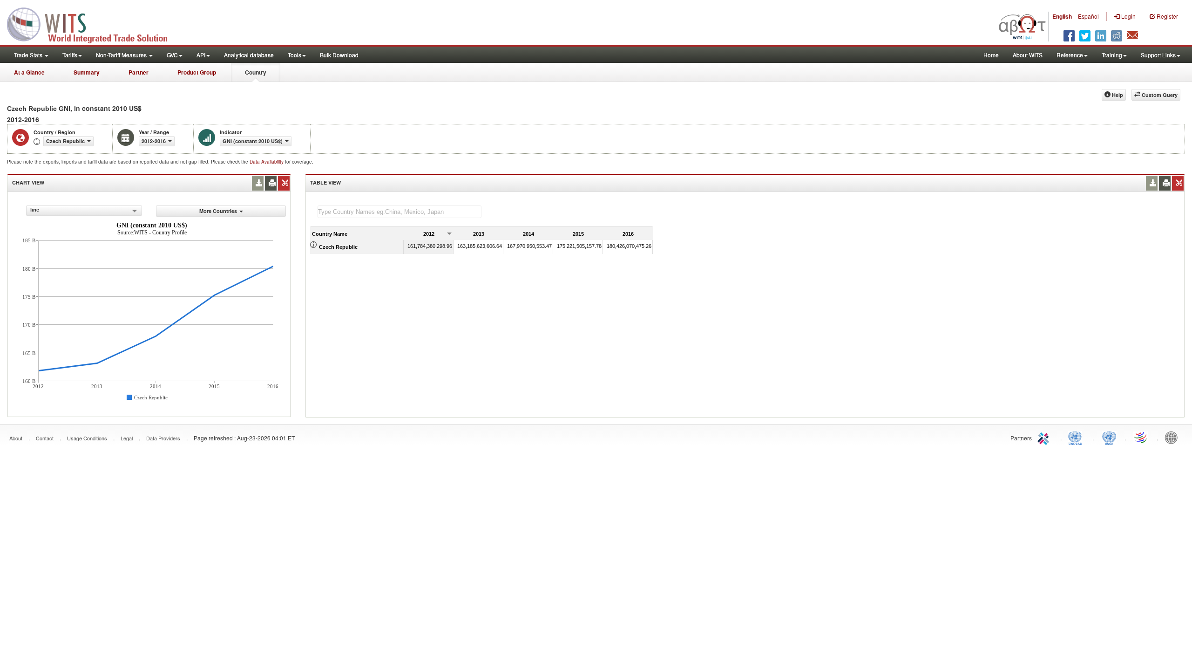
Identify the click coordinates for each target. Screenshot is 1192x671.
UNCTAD (1077, 437)
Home (991, 55)
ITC (1045, 437)
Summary (87, 72)
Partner (139, 72)
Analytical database (249, 55)
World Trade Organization (1141, 437)
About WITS (1028, 55)
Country (255, 72)
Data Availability (267, 161)
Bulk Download (339, 55)
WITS (93, 23)
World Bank (1173, 437)
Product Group (196, 72)
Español (1088, 16)
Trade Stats (29, 55)
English (1062, 16)
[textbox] (399, 211)
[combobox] (84, 210)
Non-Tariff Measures (122, 55)
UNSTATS (1109, 437)
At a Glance (29, 72)
